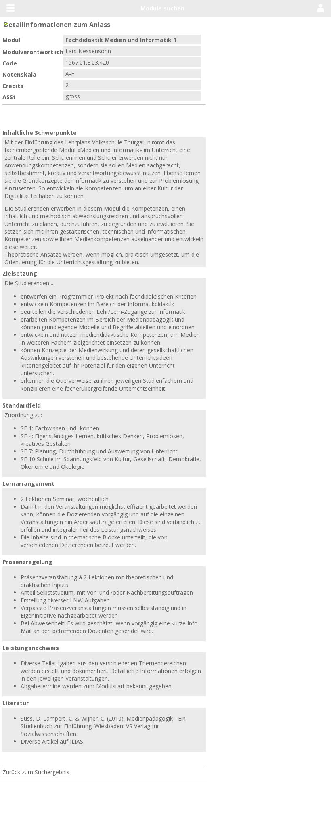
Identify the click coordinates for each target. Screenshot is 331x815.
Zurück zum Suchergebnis (35, 657)
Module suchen (162, 8)
